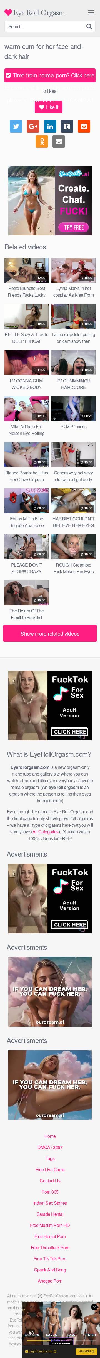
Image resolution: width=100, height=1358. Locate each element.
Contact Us (50, 1180)
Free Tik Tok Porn (50, 1258)
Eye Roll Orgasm (38, 12)
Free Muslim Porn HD (50, 1225)
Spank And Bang (50, 1269)
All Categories (45, 831)
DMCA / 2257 (50, 1147)
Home (50, 1136)
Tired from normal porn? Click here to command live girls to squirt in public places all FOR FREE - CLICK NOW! (50, 76)
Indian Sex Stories (50, 1203)
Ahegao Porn (50, 1281)
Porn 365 (50, 1192)
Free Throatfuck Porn (50, 1247)
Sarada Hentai (50, 1214)
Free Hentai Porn (50, 1236)
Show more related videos (50, 633)
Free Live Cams (50, 1169)
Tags (50, 1158)
